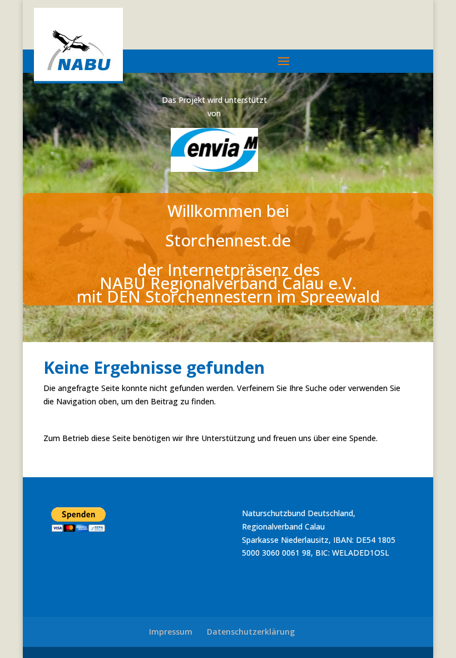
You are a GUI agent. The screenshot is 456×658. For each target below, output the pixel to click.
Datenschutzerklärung (251, 631)
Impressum (170, 631)
